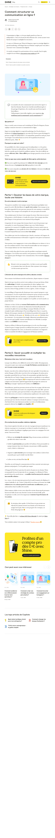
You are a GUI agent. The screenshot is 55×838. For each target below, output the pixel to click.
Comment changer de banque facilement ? (39, 620)
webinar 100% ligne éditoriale (28, 516)
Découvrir (43, 2)
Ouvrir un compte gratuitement (31, 555)
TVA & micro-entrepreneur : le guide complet (17, 626)
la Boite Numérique (18, 133)
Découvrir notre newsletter (39, 181)
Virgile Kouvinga (13, 21)
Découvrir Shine (42, 341)
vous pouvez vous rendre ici (28, 53)
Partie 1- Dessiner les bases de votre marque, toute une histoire (18, 62)
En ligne (7, 587)
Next (52, 586)
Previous (2, 586)
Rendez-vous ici (35, 522)
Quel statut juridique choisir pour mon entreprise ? (17, 620)
